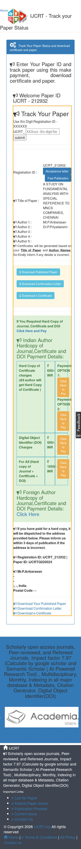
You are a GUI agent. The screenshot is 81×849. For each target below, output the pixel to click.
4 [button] (27, 728)
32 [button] (58, 737)
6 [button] (39, 728)
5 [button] (33, 728)
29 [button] (39, 737)
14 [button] (14, 733)
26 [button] (21, 737)
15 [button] (21, 733)
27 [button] (27, 737)
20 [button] (52, 733)
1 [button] (8, 728)
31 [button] (52, 737)
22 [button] (64, 733)
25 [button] (14, 737)
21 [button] (58, 733)
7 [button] (46, 728)
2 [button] (14, 728)
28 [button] (33, 737)
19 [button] (46, 733)
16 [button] (27, 733)
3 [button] (21, 728)
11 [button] (71, 728)
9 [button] (58, 728)
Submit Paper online (31, 803)
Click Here (28, 514)
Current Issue (25, 813)
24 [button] (77, 733)
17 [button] (33, 733)
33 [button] (64, 737)
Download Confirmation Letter (41, 284)
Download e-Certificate (36, 295)
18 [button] (39, 733)
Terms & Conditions (40, 837)
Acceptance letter (57, 171)
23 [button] (71, 733)
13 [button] (8, 733)
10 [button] (64, 728)
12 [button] (77, 728)
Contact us (13, 842)
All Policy (67, 837)
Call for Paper (25, 797)
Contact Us (23, 819)
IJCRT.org (43, 826)
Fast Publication (58, 178)
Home (4, 10)
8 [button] (52, 728)
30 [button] (46, 737)
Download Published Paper (39, 272)
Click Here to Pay (63, 387)
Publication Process (30, 808)
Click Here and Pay (32, 330)
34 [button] (71, 737)
